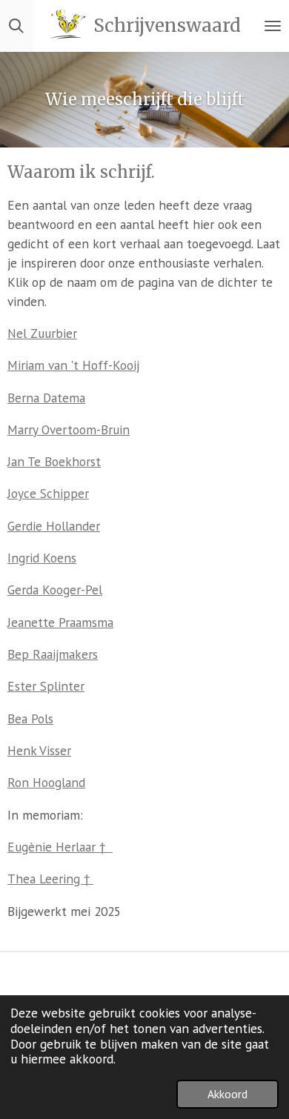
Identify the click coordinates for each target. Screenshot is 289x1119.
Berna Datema (46, 397)
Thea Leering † (50, 878)
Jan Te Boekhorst (54, 461)
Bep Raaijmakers (52, 654)
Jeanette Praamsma (60, 622)
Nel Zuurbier (42, 333)
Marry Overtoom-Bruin (68, 429)
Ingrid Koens (41, 557)
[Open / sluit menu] (272, 26)
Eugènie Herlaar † (60, 846)
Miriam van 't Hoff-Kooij (73, 364)
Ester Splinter (45, 685)
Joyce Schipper (48, 493)
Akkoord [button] (227, 1093)
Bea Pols (30, 718)
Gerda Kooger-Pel (54, 589)
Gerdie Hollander (53, 525)
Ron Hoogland (46, 782)
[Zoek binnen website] (16, 26)
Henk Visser (39, 750)
